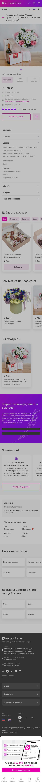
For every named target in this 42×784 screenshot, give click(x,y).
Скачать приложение (21, 770)
